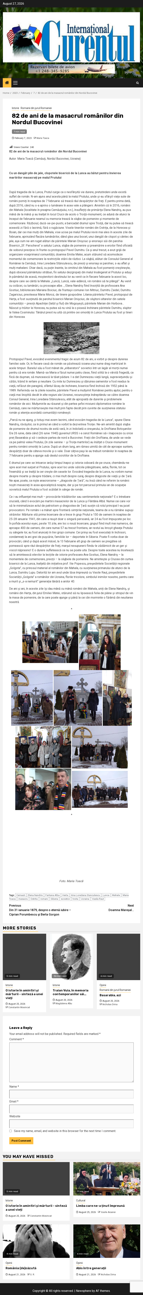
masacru (23, 898)
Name (14, 1086)
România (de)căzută (21, 1268)
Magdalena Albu (63, 1003)
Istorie (15, 108)
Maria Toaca (42, 138)
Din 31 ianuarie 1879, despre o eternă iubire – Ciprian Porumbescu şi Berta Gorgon (40, 910)
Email (13, 1101)
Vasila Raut (98, 898)
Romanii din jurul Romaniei (36, 108)
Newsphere (83, 1291)
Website (14, 1116)
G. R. (32, 1274)
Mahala (116, 895)
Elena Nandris (35, 895)
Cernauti (20, 895)
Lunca (106, 895)
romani (44, 898)
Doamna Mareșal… (121, 908)
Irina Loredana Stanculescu (85, 895)
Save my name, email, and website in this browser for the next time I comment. (65, 1131)
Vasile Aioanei (108, 1212)
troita (75, 898)
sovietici (65, 898)
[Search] (137, 83)
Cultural (80, 1200)
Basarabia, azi (110, 995)
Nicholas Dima (109, 1004)
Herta (65, 895)
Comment (16, 1039)
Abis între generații (91, 1268)
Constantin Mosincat (19, 1007)
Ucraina (85, 898)
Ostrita (34, 898)
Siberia (54, 898)
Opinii (103, 985)
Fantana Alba (52, 895)
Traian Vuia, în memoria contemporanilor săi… (70, 992)
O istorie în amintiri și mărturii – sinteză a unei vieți (24, 994)
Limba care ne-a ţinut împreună (100, 1206)
